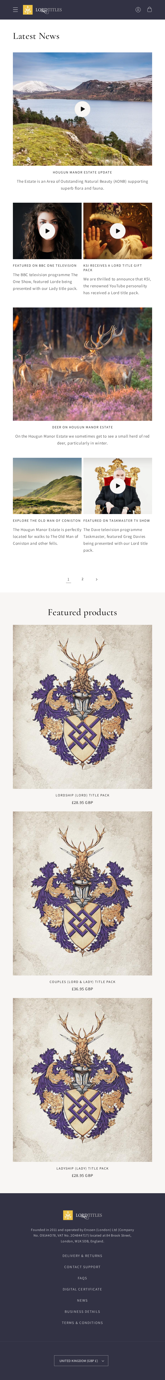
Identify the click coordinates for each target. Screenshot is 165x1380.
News (82, 1300)
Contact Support (82, 1266)
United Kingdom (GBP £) (79, 1361)
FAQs (82, 1278)
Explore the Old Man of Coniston (47, 521)
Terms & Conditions (82, 1322)
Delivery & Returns (83, 1255)
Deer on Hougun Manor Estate (82, 427)
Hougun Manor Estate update (82, 172)
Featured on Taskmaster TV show (116, 521)
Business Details (82, 1311)
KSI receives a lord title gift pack (112, 267)
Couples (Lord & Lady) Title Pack (83, 982)
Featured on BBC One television (45, 265)
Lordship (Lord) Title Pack (83, 795)
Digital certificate (82, 1289)
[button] (15, 9)
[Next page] (96, 579)
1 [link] (68, 579)
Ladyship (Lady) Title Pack (83, 1168)
